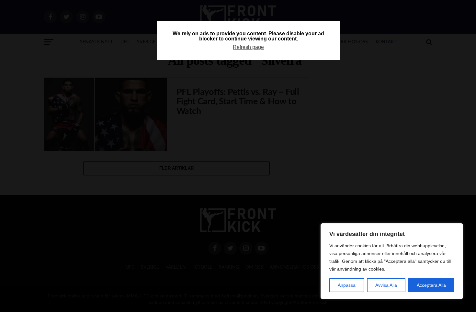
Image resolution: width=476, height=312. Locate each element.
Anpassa (347, 285)
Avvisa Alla (386, 285)
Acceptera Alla (431, 285)
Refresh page (248, 47)
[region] (392, 261)
